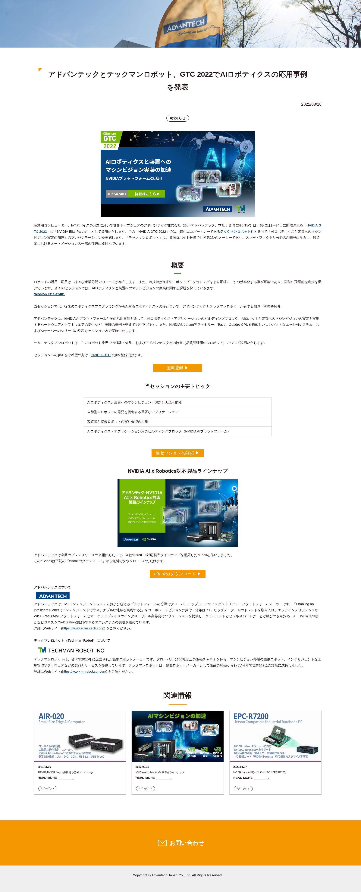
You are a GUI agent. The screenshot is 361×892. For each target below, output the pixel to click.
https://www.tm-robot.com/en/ (84, 671)
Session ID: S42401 (49, 294)
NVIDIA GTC (101, 355)
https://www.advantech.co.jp (83, 628)
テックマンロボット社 (237, 231)
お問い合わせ (187, 843)
